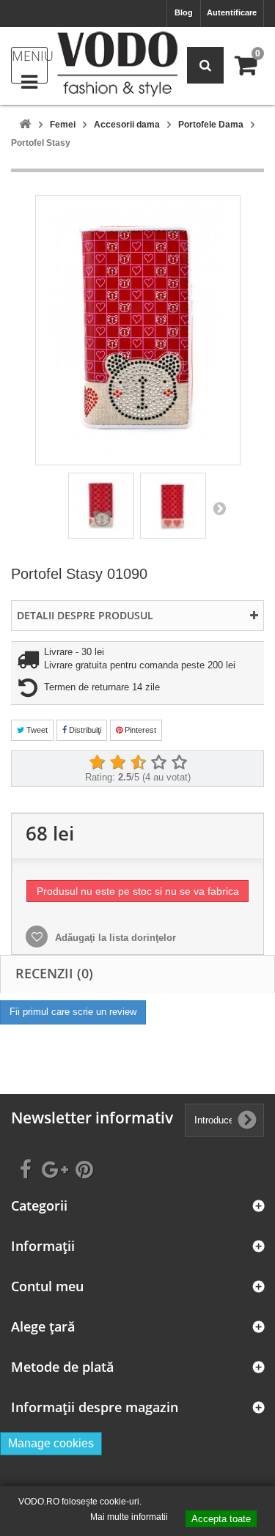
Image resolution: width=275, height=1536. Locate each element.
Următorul (219, 508)
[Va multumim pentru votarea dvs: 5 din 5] (179, 763)
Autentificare (232, 12)
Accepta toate (221, 1518)
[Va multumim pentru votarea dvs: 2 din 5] (117, 763)
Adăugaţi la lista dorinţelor (114, 937)
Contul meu (47, 1286)
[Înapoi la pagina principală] (25, 125)
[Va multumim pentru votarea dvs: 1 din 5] (97, 763)
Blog (184, 12)
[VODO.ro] (117, 64)
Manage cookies (51, 1443)
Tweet (36, 729)
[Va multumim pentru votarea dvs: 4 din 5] (158, 763)
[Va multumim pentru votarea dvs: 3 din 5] (138, 763)
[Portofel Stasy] (101, 505)
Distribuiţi (84, 729)
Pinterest (139, 729)
